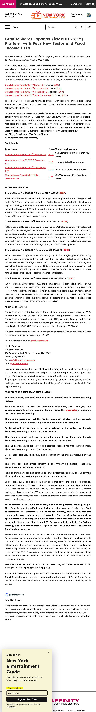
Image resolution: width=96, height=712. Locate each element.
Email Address (15, 688)
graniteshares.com (39, 340)
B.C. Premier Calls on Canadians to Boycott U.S (35, 3)
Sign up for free (27, 699)
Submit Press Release (53, 710)
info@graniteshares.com (23, 360)
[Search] (76, 27)
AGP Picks (8, 4)
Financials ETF (41, 88)
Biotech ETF (40, 85)
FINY (59, 88)
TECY (60, 92)
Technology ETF (42, 92)
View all (90, 4)
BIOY (56, 85)
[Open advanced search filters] (82, 27)
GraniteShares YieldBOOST (18, 85)
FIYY (64, 95)
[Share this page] (89, 27)
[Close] (49, 652)
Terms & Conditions (75, 710)
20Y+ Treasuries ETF (44, 95)
